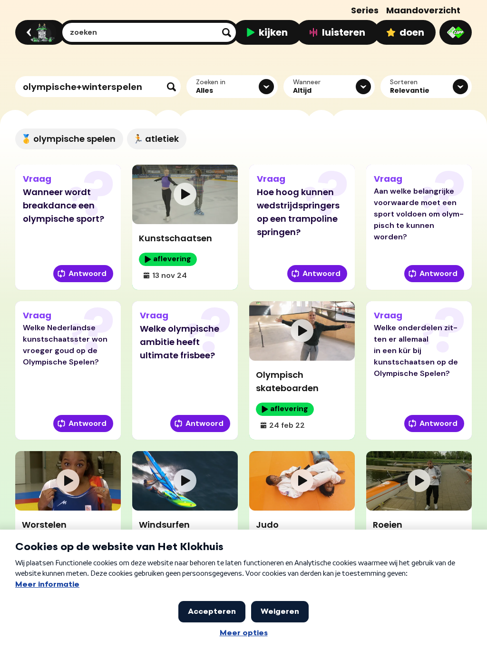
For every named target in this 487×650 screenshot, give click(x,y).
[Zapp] (455, 32)
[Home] (38, 32)
